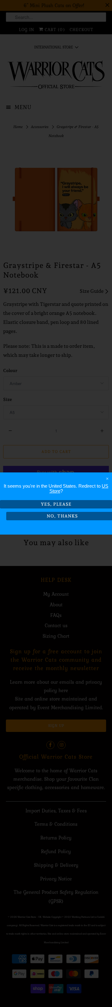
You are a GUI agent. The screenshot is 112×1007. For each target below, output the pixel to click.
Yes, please (56, 504)
